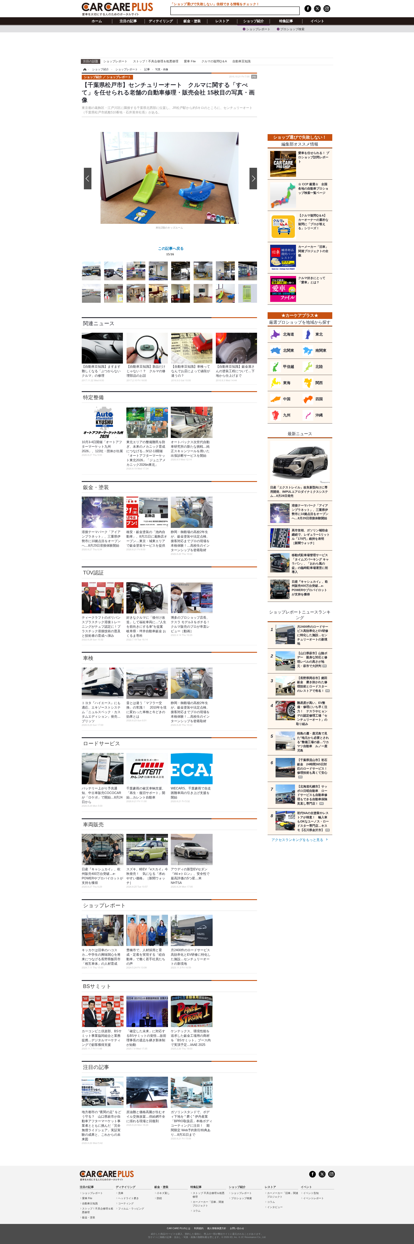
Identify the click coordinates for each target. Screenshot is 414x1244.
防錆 (159, 1198)
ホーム (97, 21)
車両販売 (93, 824)
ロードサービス (101, 743)
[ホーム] (84, 69)
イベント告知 (311, 1193)
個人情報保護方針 (216, 1228)
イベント (317, 21)
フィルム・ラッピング (131, 1208)
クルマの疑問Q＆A (214, 61)
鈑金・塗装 (192, 21)
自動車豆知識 (241, 61)
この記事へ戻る (171, 251)
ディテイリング (161, 21)
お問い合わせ (237, 1228)
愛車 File (190, 61)
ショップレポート (258, 28)
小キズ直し (163, 1193)
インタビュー (275, 1207)
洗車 (120, 1193)
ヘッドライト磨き (128, 1198)
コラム (197, 1210)
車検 (88, 658)
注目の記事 (128, 21)
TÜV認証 (93, 573)
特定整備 (93, 397)
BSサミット (97, 986)
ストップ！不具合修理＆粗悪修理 (155, 61)
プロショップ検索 (292, 28)
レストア (222, 21)
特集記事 (286, 21)
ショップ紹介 (253, 21)
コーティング (126, 1203)
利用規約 (199, 1228)
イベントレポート (313, 1198)
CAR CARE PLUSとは (178, 1228)
